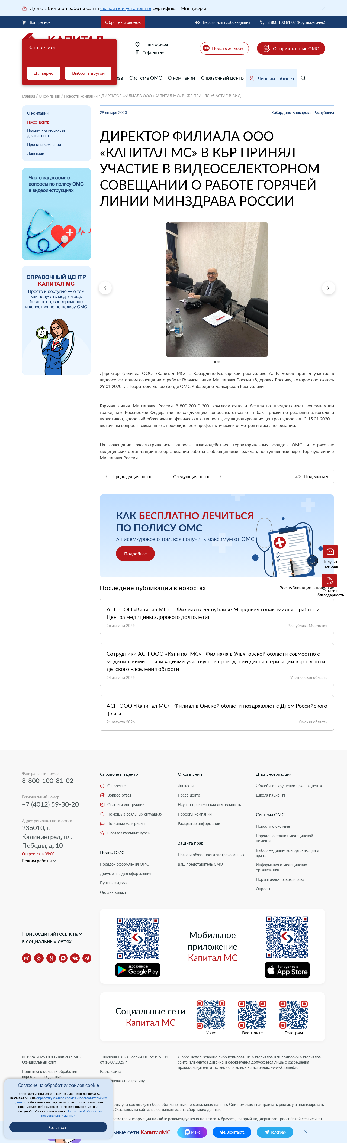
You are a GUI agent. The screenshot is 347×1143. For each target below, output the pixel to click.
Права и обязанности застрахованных (211, 854)
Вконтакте (252, 1033)
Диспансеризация (274, 774)
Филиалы (186, 786)
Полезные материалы (126, 823)
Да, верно (43, 73)
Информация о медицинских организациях (281, 867)
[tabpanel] (217, 289)
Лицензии (35, 153)
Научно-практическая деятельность (46, 133)
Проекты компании (44, 144)
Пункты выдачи (113, 883)
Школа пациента (270, 795)
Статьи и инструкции (125, 804)
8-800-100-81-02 (47, 780)
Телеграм (294, 1033)
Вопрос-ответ (119, 795)
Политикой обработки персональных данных (71, 1113)
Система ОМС (145, 78)
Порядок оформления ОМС (124, 864)
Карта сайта (110, 1071)
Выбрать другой (88, 73)
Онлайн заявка (113, 892)
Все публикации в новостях (306, 587)
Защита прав (190, 842)
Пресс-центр (38, 122)
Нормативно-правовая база (280, 879)
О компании (181, 78)
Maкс (210, 1033)
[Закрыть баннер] (323, 8)
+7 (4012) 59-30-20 (50, 804)
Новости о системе (273, 826)
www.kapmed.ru (284, 1067)
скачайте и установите (125, 8)
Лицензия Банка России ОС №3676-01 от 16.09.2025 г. (134, 1059)
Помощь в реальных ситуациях (134, 814)
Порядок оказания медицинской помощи (284, 838)
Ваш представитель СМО (200, 864)
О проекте (116, 786)
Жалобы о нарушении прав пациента (289, 786)
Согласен (58, 1127)
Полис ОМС (112, 852)
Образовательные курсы (128, 833)
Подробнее (135, 553)
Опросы (263, 889)
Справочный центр (222, 78)
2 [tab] (100, 360)
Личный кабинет (276, 78)
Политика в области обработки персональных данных (49, 1074)
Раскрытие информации (199, 823)
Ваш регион (40, 22)
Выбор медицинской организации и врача (287, 853)
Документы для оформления (125, 873)
